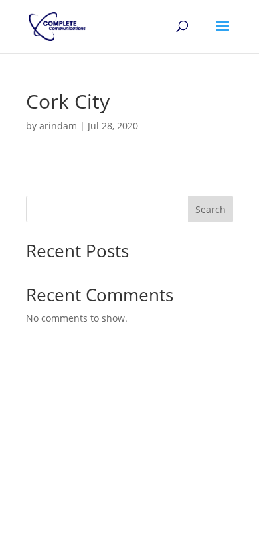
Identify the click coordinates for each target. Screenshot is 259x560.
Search (210, 209)
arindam (58, 125)
